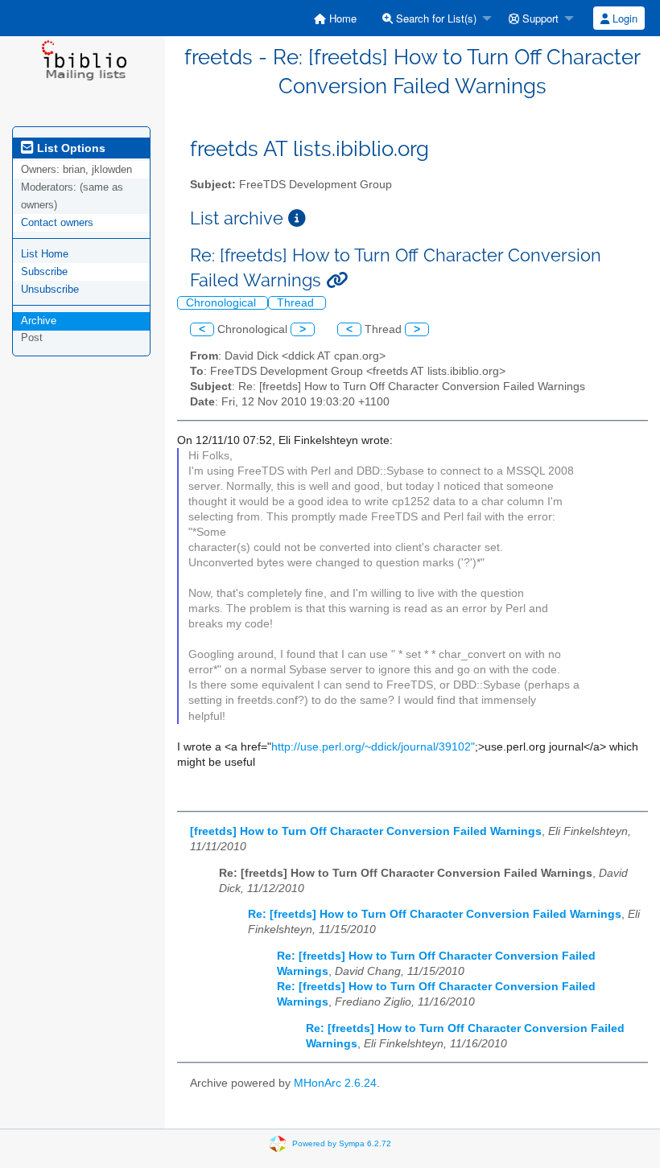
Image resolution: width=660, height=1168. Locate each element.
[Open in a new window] (297, 218)
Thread (297, 303)
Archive (38, 321)
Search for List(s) (434, 18)
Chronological (222, 303)
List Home (44, 254)
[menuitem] (335, 18)
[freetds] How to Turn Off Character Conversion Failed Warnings (366, 831)
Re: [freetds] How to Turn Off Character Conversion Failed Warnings (434, 914)
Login (623, 18)
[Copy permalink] (337, 280)
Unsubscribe (50, 289)
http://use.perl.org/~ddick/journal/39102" (373, 747)
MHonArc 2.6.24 (335, 1083)
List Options (69, 148)
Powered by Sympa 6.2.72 (341, 1143)
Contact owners (57, 222)
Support (539, 18)
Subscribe (44, 271)
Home (341, 18)
